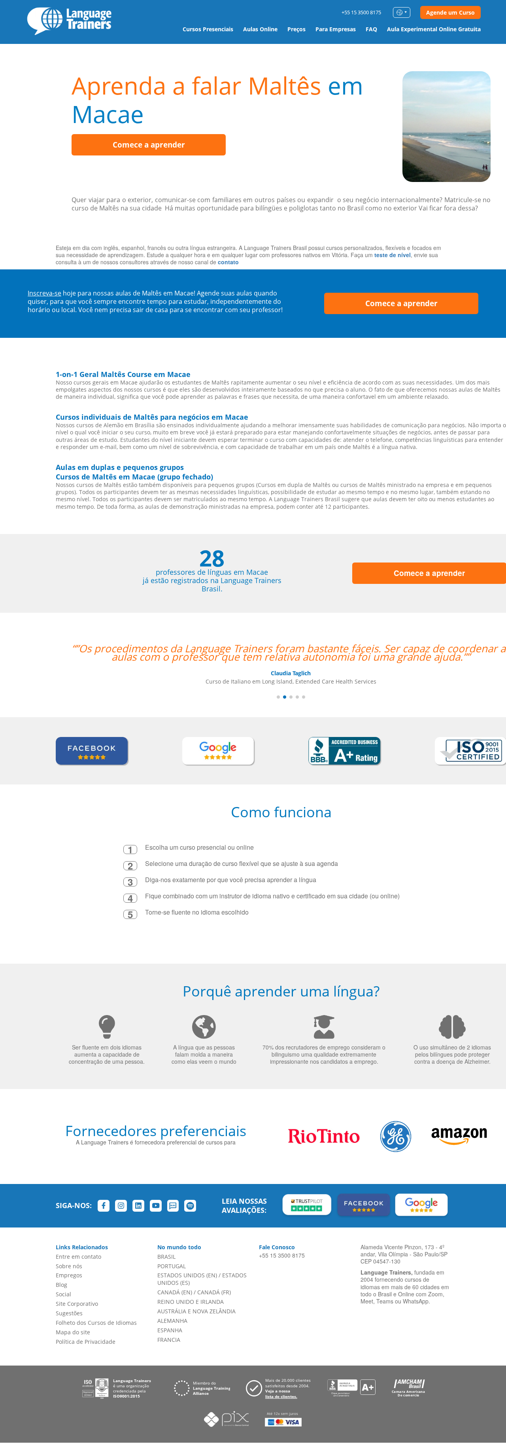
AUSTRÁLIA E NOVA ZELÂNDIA (196, 1311)
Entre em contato (78, 1256)
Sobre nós (69, 1266)
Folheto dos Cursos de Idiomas (96, 1322)
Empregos (69, 1275)
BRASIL (166, 1256)
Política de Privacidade (85, 1341)
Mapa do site (73, 1332)
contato (228, 262)
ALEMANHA (172, 1320)
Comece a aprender (149, 145)
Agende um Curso (450, 12)
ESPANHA (169, 1330)
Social (63, 1294)
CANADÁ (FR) (214, 1292)
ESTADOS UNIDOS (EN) (187, 1275)
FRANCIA (168, 1339)
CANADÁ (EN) (174, 1292)
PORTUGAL (171, 1266)
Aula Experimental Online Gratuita (434, 29)
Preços (296, 29)
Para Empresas (335, 29)
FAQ (371, 29)
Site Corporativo (77, 1303)
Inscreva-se (44, 293)
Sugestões (69, 1313)
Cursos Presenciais (208, 29)
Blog (61, 1284)
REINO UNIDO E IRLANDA (190, 1301)
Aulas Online (260, 29)
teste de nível (392, 255)
